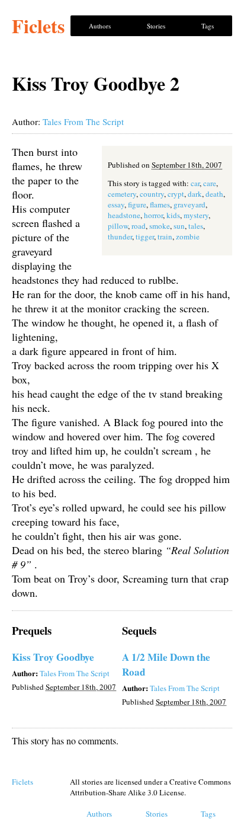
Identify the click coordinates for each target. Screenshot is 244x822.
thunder (120, 236)
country (152, 193)
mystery (196, 215)
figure (137, 204)
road (138, 225)
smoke (159, 225)
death (214, 193)
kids (173, 215)
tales (195, 225)
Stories (156, 25)
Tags (207, 25)
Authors (100, 25)
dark (195, 193)
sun (179, 225)
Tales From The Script (83, 121)
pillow (118, 225)
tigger (145, 236)
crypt (176, 193)
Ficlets (38, 26)
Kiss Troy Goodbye (53, 657)
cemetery (122, 193)
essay (116, 204)
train (165, 236)
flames (160, 204)
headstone (124, 215)
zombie (188, 236)
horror (153, 215)
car (195, 183)
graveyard (190, 204)
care (209, 183)
